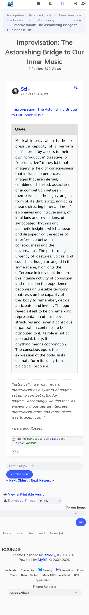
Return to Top (29, 575)
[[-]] (14, 439)
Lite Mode (10, 570)
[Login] (76, 4)
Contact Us (27, 570)
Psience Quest (40, 15)
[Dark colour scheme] (50, 4)
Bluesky (47, 570)
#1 (75, 88)
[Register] (83, 4)
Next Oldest (18, 481)
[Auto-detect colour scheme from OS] (62, 4)
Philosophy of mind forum (58, 20)
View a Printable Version (27, 495)
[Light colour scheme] (38, 4)
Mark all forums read (56, 575)
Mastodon (66, 570)
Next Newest (41, 481)
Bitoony (49, 555)
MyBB (43, 560)
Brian (21, 443)
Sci (54, 439)
